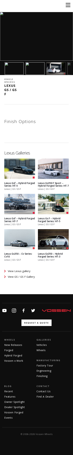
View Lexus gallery (19, 271)
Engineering (43, 370)
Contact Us (43, 391)
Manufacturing (48, 360)
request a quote (36, 322)
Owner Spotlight (14, 402)
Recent (8, 391)
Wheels (9, 339)
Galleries (43, 339)
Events (8, 417)
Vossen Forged (13, 412)
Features (9, 396)
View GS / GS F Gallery (21, 276)
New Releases (13, 345)
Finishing (42, 376)
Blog (8, 386)
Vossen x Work (13, 360)
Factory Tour (44, 365)
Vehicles (41, 345)
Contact (43, 386)
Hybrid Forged (13, 355)
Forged (8, 350)
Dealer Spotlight (14, 407)
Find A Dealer (45, 396)
